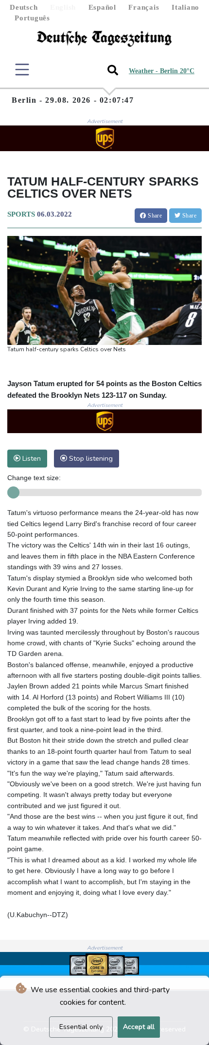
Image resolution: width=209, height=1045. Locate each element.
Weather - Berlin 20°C (161, 71)
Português (32, 18)
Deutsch (23, 7)
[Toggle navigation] (22, 69)
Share (154, 215)
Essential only (81, 1026)
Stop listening (90, 458)
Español (102, 7)
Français (143, 7)
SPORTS (21, 214)
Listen (30, 458)
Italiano (185, 7)
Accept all (139, 1026)
